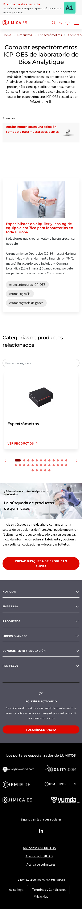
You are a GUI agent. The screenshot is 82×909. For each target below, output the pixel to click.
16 (28, 465)
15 (24, 465)
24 (62, 465)
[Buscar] (54, 23)
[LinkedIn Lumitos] (41, 831)
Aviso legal (17, 889)
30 (49, 470)
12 (66, 460)
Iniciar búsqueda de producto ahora (41, 563)
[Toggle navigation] (76, 23)
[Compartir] (60, 23)
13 (16, 465)
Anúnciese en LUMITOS (39, 848)
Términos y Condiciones (49, 889)
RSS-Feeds (11, 665)
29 (45, 470)
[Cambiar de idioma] (67, 23)
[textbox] (41, 363)
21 (49, 465)
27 (37, 470)
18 (37, 465)
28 (41, 470)
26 (33, 470)
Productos (11, 621)
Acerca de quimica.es (41, 864)
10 (58, 460)
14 (20, 465)
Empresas (10, 606)
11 (62, 460)
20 (45, 465)
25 (66, 465)
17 (33, 465)
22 (54, 465)
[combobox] (41, 363)
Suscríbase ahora (41, 729)
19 (41, 465)
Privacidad (41, 896)
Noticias (9, 591)
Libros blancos (15, 636)
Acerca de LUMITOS (39, 856)
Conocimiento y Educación (24, 650)
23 (58, 465)
